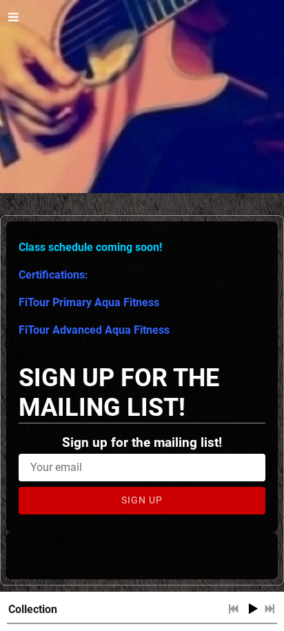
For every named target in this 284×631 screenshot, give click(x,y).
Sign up (142, 499)
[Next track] (269, 609)
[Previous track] (233, 609)
